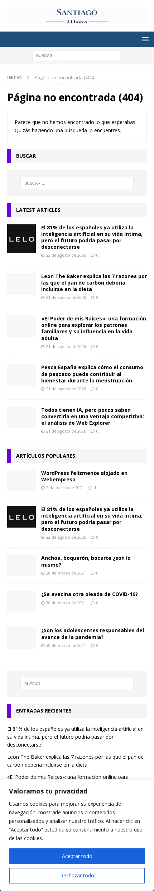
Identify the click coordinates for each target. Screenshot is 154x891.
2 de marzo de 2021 (65, 487)
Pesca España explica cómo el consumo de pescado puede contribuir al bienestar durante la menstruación (92, 373)
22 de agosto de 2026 (66, 255)
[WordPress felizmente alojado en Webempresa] (21, 480)
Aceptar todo (77, 856)
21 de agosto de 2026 (66, 297)
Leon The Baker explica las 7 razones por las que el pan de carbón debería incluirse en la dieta (94, 282)
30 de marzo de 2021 (66, 602)
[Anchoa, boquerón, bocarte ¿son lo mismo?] (21, 565)
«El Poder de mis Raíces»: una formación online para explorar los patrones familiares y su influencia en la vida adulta (93, 328)
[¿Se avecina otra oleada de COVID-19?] (21, 602)
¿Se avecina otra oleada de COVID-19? (89, 594)
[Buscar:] (77, 55)
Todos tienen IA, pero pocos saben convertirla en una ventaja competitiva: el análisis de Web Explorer (92, 416)
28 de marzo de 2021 (66, 573)
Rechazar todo (77, 875)
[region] (77, 835)
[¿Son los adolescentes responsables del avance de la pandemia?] (21, 638)
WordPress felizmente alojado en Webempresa (84, 476)
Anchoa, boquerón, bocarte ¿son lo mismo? (86, 561)
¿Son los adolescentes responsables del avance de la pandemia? (92, 633)
